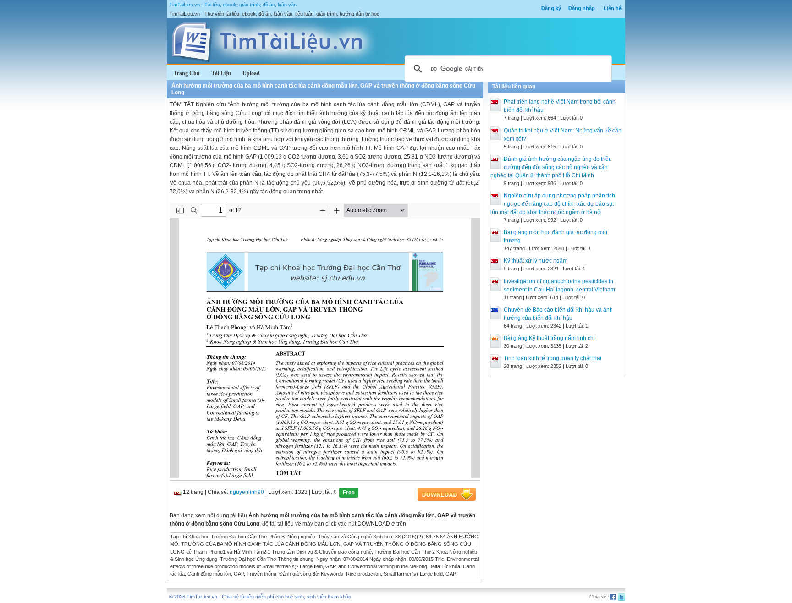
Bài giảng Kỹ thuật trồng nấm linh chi (549, 338)
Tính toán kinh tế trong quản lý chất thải (552, 358)
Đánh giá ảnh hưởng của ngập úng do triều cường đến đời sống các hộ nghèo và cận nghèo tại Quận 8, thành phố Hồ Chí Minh (551, 167)
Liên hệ (613, 8)
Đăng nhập (581, 8)
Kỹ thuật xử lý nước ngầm (535, 261)
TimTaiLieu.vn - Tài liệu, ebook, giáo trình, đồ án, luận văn (233, 4)
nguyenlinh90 (247, 492)
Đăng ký (551, 8)
